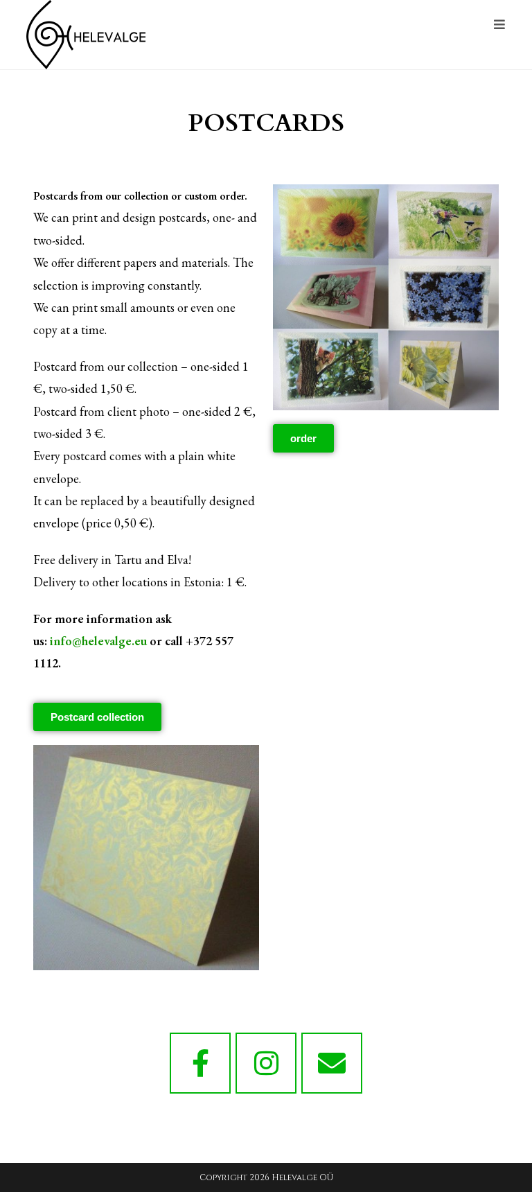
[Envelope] (331, 1063)
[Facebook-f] (200, 1063)
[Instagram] (266, 1063)
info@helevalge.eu (98, 641)
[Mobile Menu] (500, 25)
